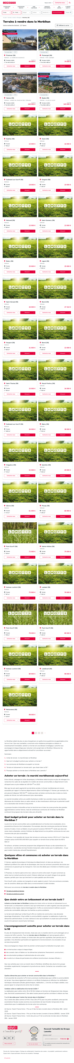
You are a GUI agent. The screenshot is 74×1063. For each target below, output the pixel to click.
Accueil (4, 17)
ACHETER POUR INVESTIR (21, 7)
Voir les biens (57, 12)
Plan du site (6, 1051)
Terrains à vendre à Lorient (15, 894)
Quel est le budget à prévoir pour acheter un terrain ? (24, 761)
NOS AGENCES (59, 7)
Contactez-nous (60, 3)
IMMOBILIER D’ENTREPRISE (47, 7)
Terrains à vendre (12, 17)
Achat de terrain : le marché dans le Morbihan (21, 758)
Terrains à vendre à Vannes (15, 891)
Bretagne (19, 17)
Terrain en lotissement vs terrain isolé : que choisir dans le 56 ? (27, 767)
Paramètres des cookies (41, 1051)
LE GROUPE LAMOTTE (67, 7)
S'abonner (63, 1039)
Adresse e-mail (47, 1035)
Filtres (67, 12)
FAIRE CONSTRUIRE (34, 7)
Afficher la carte (64, 25)
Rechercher (69, 2)
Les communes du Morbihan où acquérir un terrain (22, 764)
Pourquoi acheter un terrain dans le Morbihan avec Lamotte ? (26, 771)
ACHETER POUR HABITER (6, 7)
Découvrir (27, 66)
